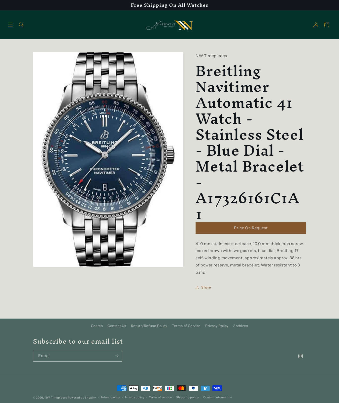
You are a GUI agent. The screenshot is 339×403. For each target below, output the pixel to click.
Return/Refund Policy (149, 326)
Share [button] (206, 287)
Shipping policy (187, 397)
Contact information (217, 397)
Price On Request (251, 227)
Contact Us (116, 326)
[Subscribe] (116, 356)
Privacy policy (135, 397)
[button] (10, 24)
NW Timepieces (56, 397)
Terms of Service (186, 326)
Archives (240, 326)
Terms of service (160, 397)
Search (97, 326)
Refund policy (110, 397)
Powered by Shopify (82, 397)
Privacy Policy (216, 326)
